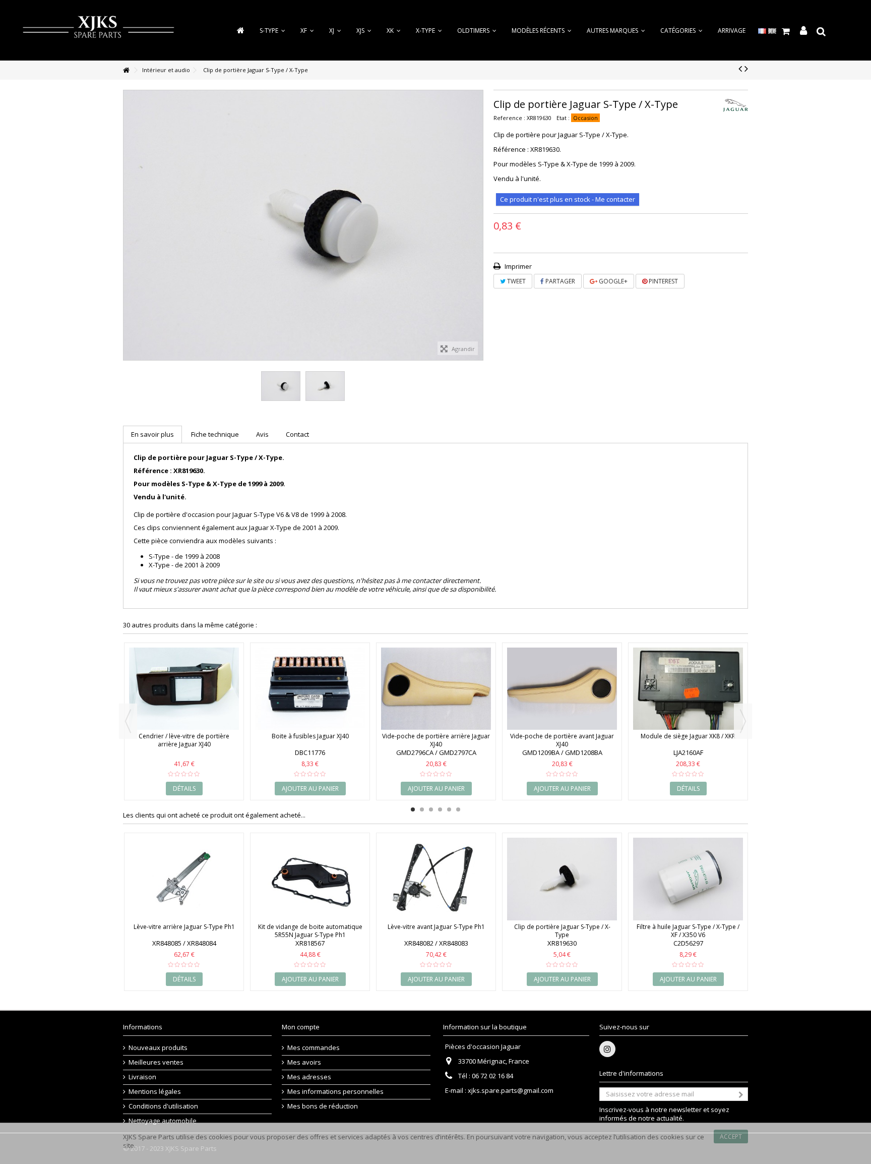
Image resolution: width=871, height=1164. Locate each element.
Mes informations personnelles (335, 1091)
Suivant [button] (478, 225)
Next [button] (743, 721)
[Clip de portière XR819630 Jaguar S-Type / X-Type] (281, 386)
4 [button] (440, 809)
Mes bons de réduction (322, 1106)
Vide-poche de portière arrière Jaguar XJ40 (436, 740)
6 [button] (458, 809)
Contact (297, 434)
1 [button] (413, 809)
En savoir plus (152, 434)
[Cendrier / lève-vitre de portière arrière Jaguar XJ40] (184, 689)
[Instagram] (607, 1049)
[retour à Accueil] (126, 70)
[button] (681, 30)
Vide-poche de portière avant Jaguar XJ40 (562, 740)
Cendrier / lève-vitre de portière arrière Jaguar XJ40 (184, 740)
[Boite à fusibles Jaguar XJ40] (310, 689)
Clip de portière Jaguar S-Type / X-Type (562, 930)
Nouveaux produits (158, 1047)
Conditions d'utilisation (163, 1106)
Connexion (803, 31)
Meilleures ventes (156, 1062)
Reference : (509, 118)
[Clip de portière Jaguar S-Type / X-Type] (562, 879)
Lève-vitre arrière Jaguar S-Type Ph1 (184, 926)
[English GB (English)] (772, 30)
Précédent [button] (128, 225)
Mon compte (301, 1026)
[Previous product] (740, 69)
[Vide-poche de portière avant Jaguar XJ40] (562, 689)
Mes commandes (313, 1047)
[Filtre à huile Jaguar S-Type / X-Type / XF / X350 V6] (688, 879)
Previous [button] (128, 721)
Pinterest (662, 281)
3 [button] (431, 809)
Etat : (563, 118)
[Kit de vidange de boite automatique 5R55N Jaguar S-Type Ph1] (310, 879)
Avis (262, 434)
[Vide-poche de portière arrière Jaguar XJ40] (436, 689)
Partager (559, 281)
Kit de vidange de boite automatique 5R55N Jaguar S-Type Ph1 (310, 930)
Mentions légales (155, 1091)
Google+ (612, 281)
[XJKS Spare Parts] (98, 29)
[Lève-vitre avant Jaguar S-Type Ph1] (436, 879)
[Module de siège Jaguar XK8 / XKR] (688, 689)
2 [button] (422, 809)
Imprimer (517, 266)
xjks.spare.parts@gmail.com (510, 1090)
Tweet (516, 281)
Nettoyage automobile (163, 1121)
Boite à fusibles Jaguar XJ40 (310, 736)
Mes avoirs (304, 1062)
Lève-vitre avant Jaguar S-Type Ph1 (436, 926)
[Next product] (746, 69)
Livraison (142, 1077)
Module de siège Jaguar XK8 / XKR (688, 736)
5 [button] (449, 809)
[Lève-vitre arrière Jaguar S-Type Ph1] (184, 879)
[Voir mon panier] (786, 31)
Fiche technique (215, 434)
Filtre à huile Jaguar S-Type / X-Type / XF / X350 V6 (688, 930)
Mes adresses (309, 1077)
